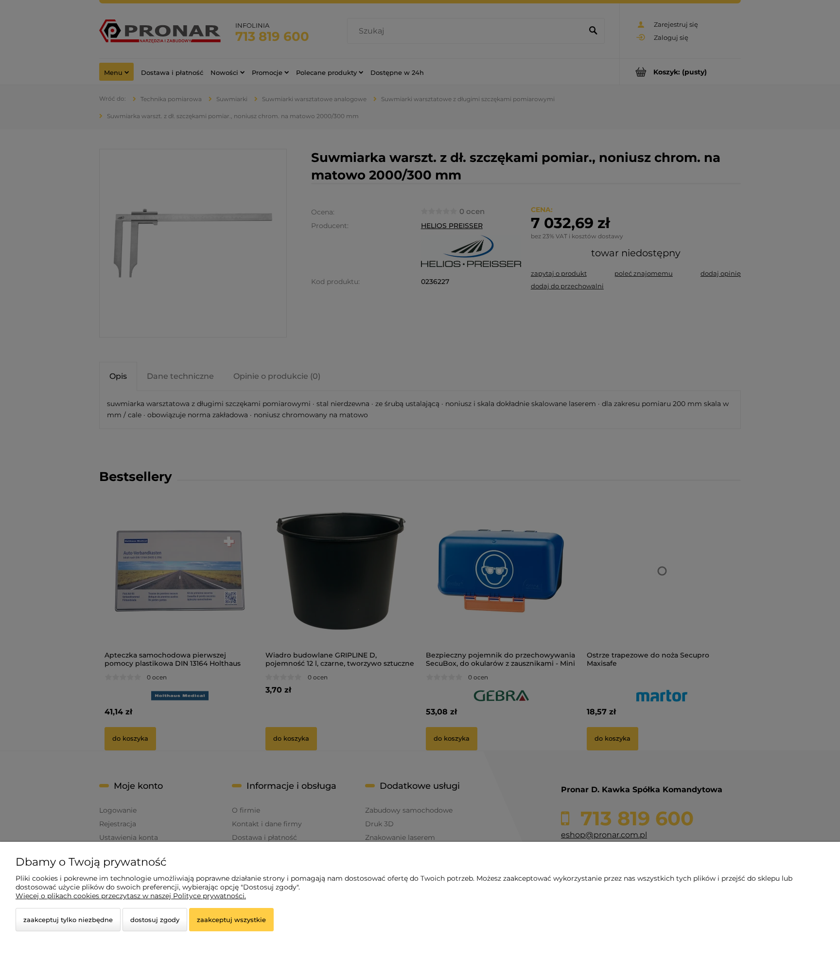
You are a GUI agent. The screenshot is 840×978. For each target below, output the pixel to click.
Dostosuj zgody (154, 920)
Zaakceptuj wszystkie (231, 920)
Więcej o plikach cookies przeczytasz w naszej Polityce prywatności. (131, 895)
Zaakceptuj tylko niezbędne (68, 920)
